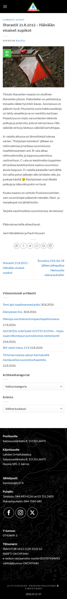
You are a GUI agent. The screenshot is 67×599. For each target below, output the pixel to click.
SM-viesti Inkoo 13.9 (16, 347)
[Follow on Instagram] (20, 512)
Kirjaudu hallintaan (43, 585)
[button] (5, 6)
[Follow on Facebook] (8, 512)
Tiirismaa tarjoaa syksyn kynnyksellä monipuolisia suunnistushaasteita (26, 357)
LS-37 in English (17, 585)
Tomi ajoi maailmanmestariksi (21, 304)
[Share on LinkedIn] (50, 246)
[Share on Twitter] (30, 246)
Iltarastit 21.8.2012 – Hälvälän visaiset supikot (16, 267)
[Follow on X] (32, 512)
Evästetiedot (33, 588)
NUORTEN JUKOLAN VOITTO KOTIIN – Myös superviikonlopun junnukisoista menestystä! (33, 333)
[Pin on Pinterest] (44, 246)
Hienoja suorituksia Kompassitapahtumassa (31, 319)
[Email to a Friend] (37, 246)
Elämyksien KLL (13, 311)
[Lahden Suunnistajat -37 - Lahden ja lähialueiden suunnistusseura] (33, 6)
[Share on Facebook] (23, 246)
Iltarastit (9, 20)
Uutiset (20, 20)
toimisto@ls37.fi (13, 483)
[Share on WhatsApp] (17, 246)
